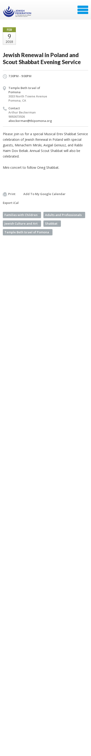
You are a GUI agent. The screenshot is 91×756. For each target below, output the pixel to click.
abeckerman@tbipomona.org (30, 121)
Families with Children (21, 215)
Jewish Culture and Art (21, 223)
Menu (82, 10)
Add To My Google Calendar (44, 194)
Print (11, 194)
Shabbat (51, 223)
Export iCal (11, 203)
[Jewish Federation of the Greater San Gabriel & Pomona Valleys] (17, 11)
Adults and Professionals (63, 215)
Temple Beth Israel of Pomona (26, 232)
